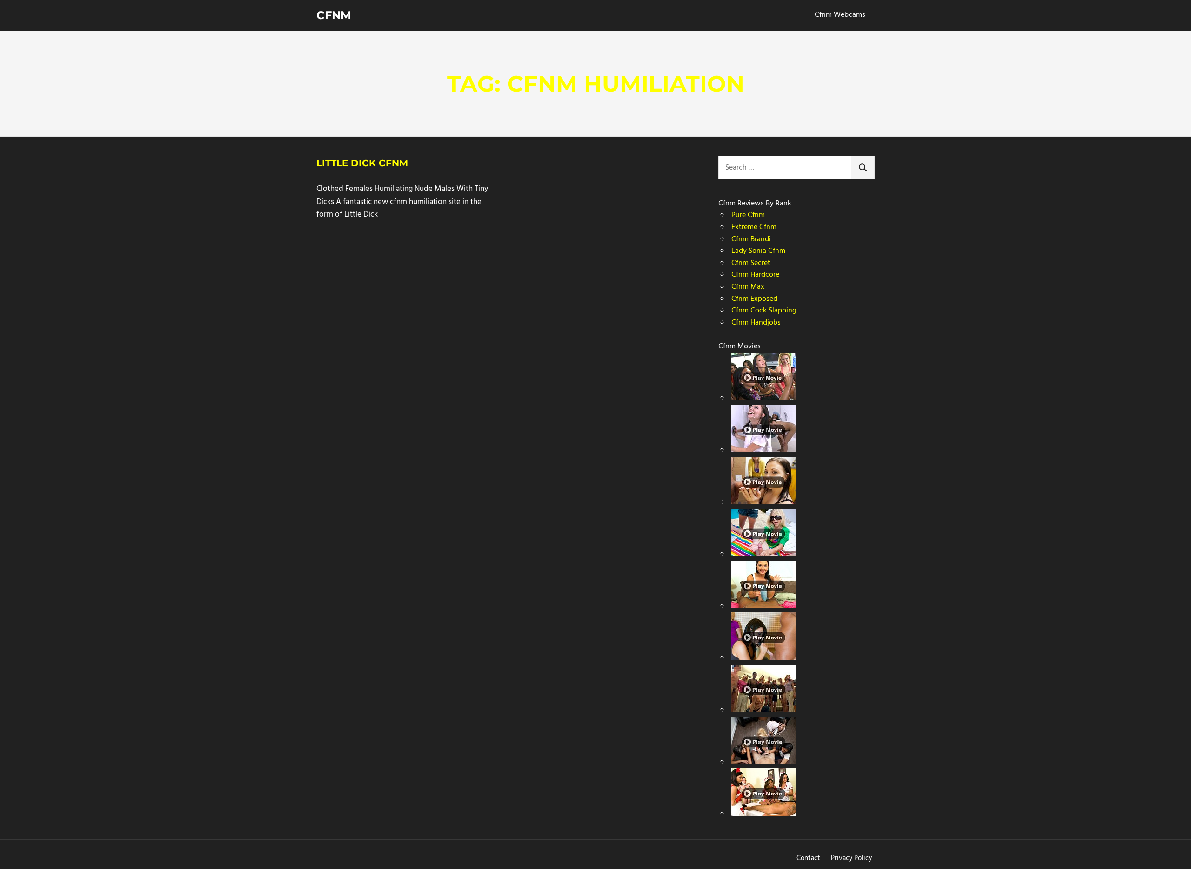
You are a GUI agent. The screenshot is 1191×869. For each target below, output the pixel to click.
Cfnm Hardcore (755, 275)
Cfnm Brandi (751, 239)
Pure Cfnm (748, 215)
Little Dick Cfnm (362, 163)
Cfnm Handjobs (756, 323)
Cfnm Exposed (754, 299)
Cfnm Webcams (840, 15)
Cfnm (333, 15)
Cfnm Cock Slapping (763, 311)
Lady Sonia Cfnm (758, 251)
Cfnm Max (747, 287)
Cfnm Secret (750, 263)
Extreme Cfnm (753, 227)
